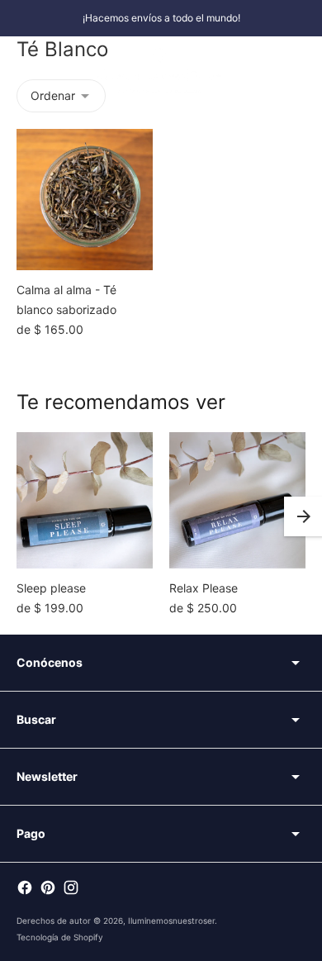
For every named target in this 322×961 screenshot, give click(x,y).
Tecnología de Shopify (60, 937)
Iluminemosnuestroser (171, 920)
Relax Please (203, 588)
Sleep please (51, 588)
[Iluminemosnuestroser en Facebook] (25, 887)
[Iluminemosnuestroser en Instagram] (71, 887)
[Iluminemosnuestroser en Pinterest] (48, 887)
